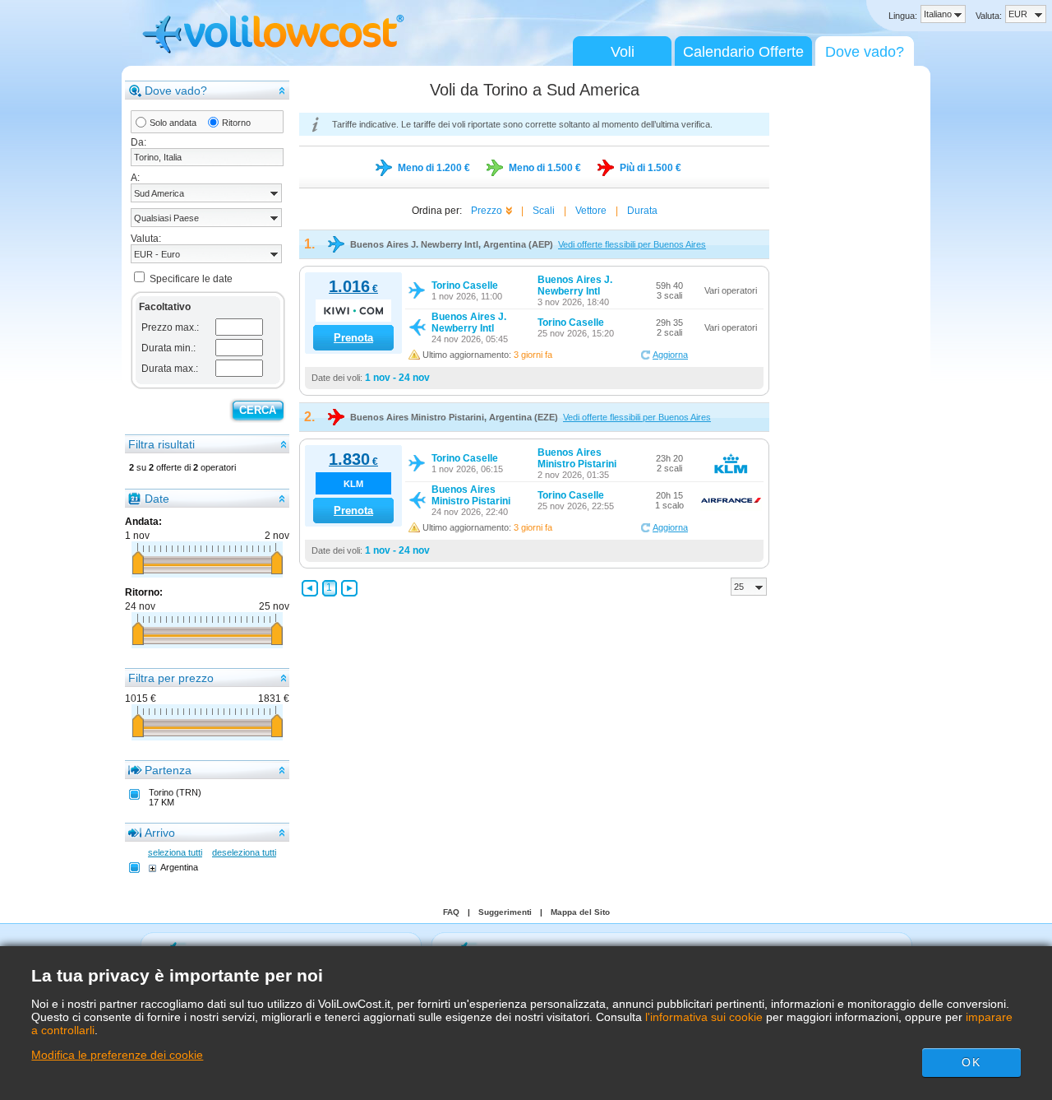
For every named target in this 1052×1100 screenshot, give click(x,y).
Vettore (591, 210)
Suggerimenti (505, 912)
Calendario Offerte (743, 52)
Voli (622, 52)
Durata (642, 210)
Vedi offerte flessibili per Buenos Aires (632, 244)
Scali (544, 210)
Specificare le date (191, 279)
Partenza (168, 770)
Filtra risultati (161, 444)
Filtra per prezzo (171, 678)
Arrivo (160, 832)
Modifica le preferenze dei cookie (117, 1054)
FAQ (451, 912)
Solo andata (173, 123)
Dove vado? (864, 52)
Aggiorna (670, 355)
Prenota (353, 338)
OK (971, 1062)
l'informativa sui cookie (704, 1016)
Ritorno (236, 123)
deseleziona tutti (244, 852)
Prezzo (486, 210)
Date (157, 498)
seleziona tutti (175, 852)
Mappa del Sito (580, 912)
